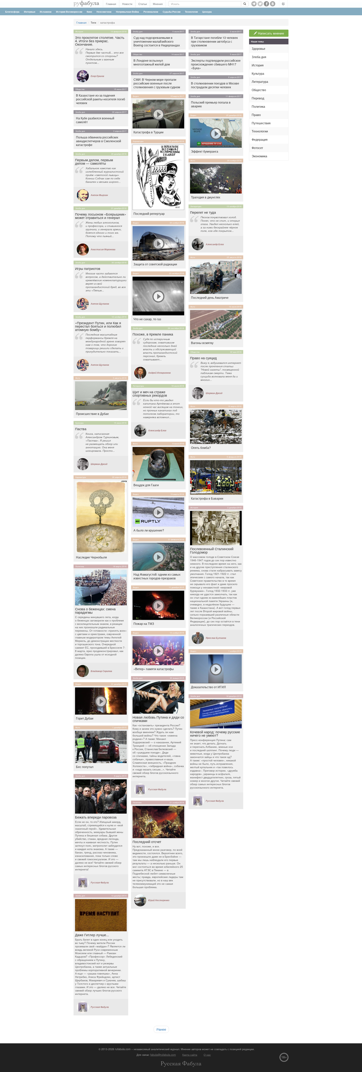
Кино (89, 11)
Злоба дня (80, 112)
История (79, 31)
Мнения (158, 4)
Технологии (191, 11)
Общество (80, 89)
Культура (79, 423)
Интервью (29, 11)
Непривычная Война (127, 11)
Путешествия (261, 123)
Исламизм (45, 11)
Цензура (207, 11)
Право (256, 115)
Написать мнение (270, 33)
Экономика (259, 156)
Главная (111, 4)
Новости (127, 4)
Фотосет (257, 148)
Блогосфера (12, 11)
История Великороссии (69, 11)
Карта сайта (189, 1055)
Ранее (161, 1029)
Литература (138, 386)
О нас (207, 1055)
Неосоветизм (104, 11)
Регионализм (150, 11)
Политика (79, 566)
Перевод (258, 98)
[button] (283, 4)
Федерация (260, 139)
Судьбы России (171, 11)
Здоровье (258, 48)
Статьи (142, 4)
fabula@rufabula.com (163, 1055)
